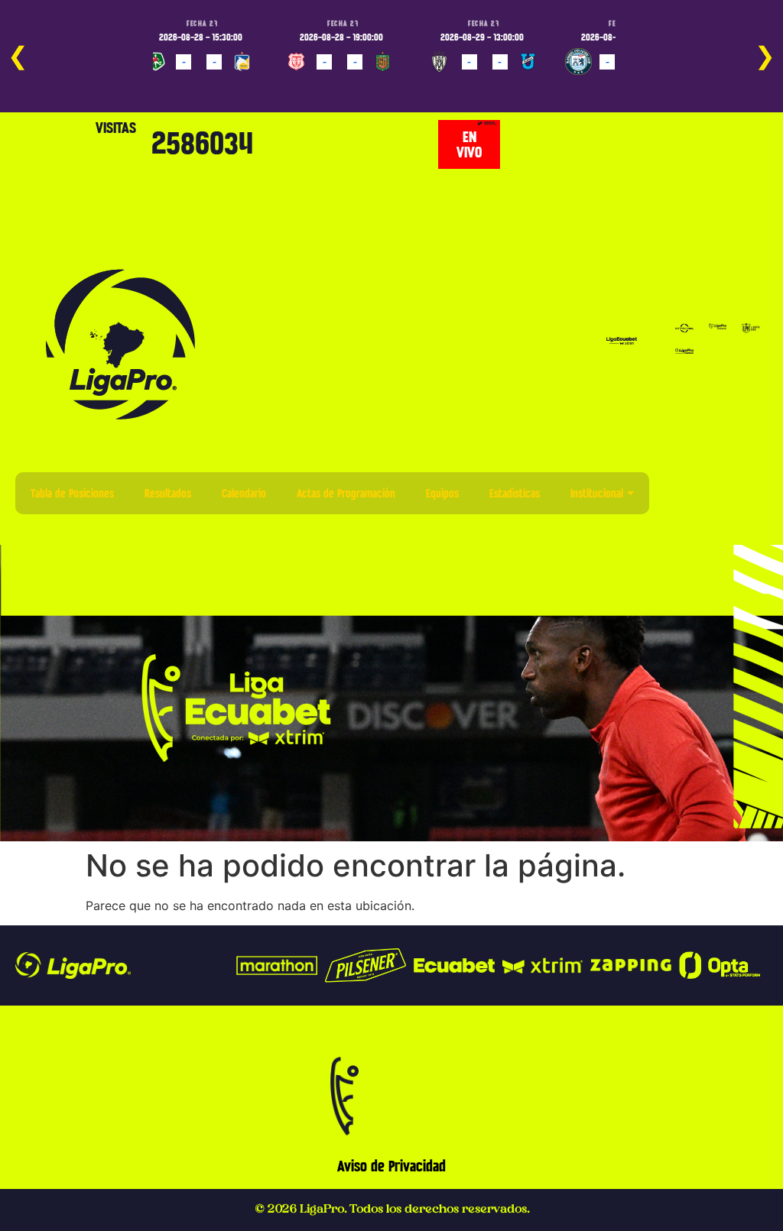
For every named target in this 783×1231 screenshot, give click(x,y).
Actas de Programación (346, 493)
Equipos (442, 493)
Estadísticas (514, 493)
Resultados (168, 493)
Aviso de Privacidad (391, 1166)
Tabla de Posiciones (72, 493)
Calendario (244, 493)
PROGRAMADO (181, 84)
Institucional (596, 493)
